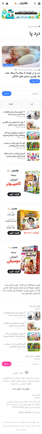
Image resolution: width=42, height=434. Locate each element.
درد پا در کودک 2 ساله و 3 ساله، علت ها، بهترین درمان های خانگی (22, 74)
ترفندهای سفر (27, 293)
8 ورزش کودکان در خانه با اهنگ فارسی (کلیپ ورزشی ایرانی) (14, 154)
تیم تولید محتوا (34, 70)
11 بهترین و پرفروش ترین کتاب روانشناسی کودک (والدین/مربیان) (14, 134)
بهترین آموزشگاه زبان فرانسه (18, 290)
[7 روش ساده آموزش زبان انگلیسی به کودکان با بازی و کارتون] (33, 125)
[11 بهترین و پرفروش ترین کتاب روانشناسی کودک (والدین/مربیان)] (33, 135)
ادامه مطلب (34, 81)
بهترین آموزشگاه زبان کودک (29, 284)
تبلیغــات (25, 388)
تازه (32, 104)
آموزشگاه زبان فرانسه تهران (23, 287)
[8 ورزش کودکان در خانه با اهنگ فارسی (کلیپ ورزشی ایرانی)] (33, 156)
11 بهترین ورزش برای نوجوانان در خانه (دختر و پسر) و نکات (14, 113)
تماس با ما (17, 388)
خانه (36, 26)
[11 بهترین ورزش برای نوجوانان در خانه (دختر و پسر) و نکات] (33, 115)
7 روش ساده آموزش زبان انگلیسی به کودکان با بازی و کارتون (14, 123)
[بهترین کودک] (21, 3)
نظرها (11, 104)
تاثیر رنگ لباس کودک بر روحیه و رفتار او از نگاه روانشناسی (14, 144)
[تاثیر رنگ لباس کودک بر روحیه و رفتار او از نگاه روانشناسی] (33, 146)
